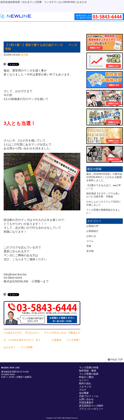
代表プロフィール (88, 396)
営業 (88, 246)
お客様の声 (92, 226)
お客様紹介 (92, 231)
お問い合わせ (86, 399)
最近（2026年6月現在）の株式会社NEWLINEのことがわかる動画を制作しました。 (104, 177)
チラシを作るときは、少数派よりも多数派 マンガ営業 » (62, 336)
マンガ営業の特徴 (88, 367)
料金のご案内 (86, 377)
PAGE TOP (116, 359)
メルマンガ (85, 386)
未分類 (24, 54)
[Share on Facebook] (5, 64)
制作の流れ (85, 383)
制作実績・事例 (87, 370)
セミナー (84, 380)
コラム (90, 241)
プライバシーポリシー (91, 409)
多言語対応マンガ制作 (91, 405)
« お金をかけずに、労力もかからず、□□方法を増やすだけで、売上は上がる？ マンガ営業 (22, 340)
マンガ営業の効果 (88, 374)
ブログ (82, 389)
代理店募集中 (86, 402)
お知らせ (91, 236)
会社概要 (84, 393)
